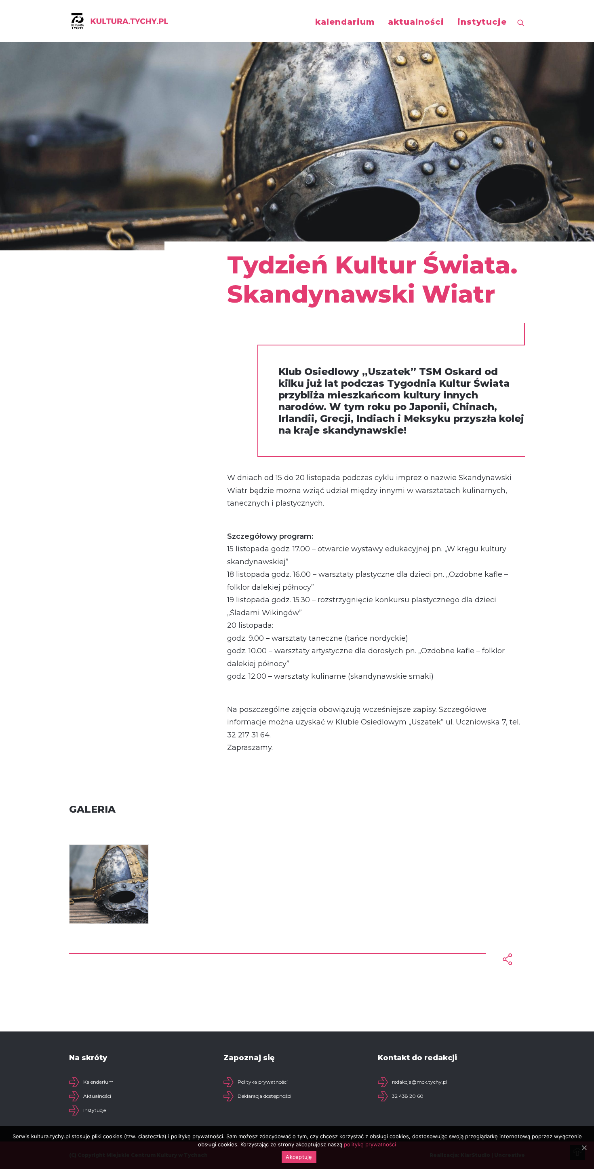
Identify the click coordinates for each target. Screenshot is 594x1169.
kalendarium (345, 22)
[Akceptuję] (584, 1148)
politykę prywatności (370, 1144)
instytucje (482, 22)
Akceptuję (299, 1157)
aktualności (416, 22)
